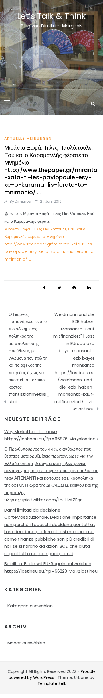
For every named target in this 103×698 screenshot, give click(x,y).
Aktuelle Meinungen (28, 138)
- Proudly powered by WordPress (52, 674)
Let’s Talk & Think (51, 16)
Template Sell (51, 683)
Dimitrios (23, 201)
